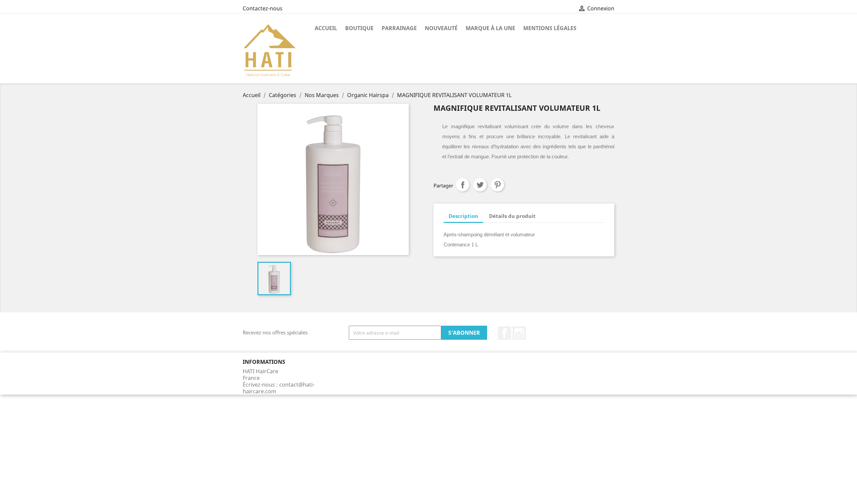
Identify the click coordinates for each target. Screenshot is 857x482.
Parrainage (399, 28)
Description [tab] (463, 216)
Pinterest (497, 184)
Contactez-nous (263, 8)
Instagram (519, 333)
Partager (462, 184)
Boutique (359, 28)
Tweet (480, 184)
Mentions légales (549, 28)
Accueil (326, 28)
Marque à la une (490, 28)
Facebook (504, 333)
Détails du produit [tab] (512, 216)
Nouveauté (441, 28)
